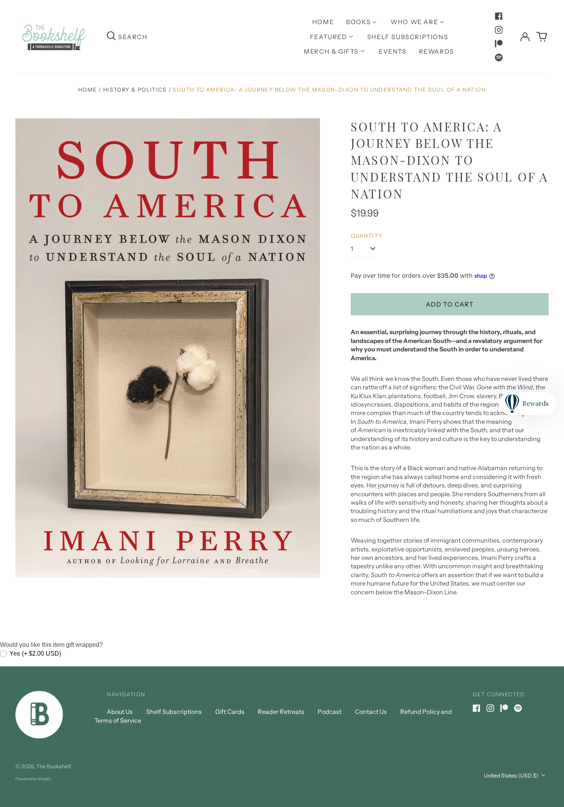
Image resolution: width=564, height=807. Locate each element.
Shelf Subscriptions (407, 37)
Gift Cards (229, 711)
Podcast (329, 711)
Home (323, 22)
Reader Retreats (281, 711)
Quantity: (367, 235)
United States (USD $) (511, 775)
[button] (542, 37)
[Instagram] (499, 30)
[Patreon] (499, 44)
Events (393, 51)
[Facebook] (499, 16)
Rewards (436, 51)
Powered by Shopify (33, 778)
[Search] (111, 36)
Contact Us (371, 711)
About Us (120, 711)
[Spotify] (499, 57)
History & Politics (135, 89)
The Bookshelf (53, 766)
